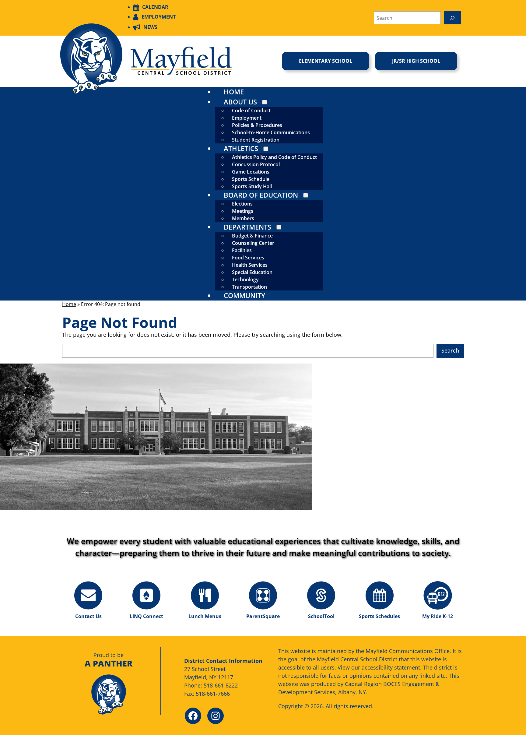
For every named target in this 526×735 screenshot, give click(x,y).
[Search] (452, 17)
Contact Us (88, 616)
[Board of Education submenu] (305, 195)
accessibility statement (391, 667)
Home (69, 304)
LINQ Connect (146, 616)
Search (450, 350)
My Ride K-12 (437, 616)
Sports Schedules (379, 616)
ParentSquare (263, 616)
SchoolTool (321, 616)
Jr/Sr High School (416, 61)
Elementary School (325, 61)
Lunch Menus (204, 616)
